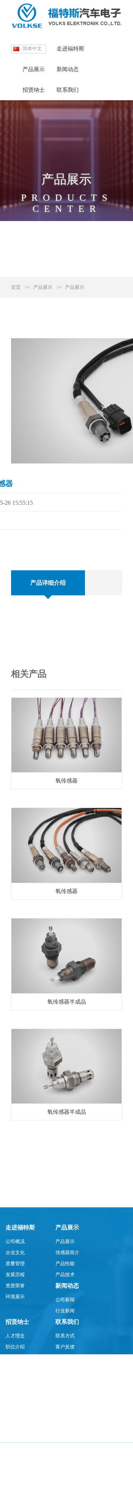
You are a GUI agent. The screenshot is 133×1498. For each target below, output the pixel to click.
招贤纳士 (34, 90)
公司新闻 (65, 1299)
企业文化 (15, 1252)
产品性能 (65, 1263)
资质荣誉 (15, 1285)
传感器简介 (67, 1252)
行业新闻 (65, 1310)
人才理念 (15, 1335)
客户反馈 (65, 1347)
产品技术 (65, 1274)
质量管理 (15, 1263)
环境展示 (15, 1296)
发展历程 (15, 1274)
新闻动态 (68, 69)
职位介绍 (15, 1347)
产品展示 (34, 69)
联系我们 (68, 90)
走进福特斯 (70, 49)
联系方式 (65, 1335)
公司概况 (15, 1241)
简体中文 (32, 48)
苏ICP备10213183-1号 (29, 1488)
